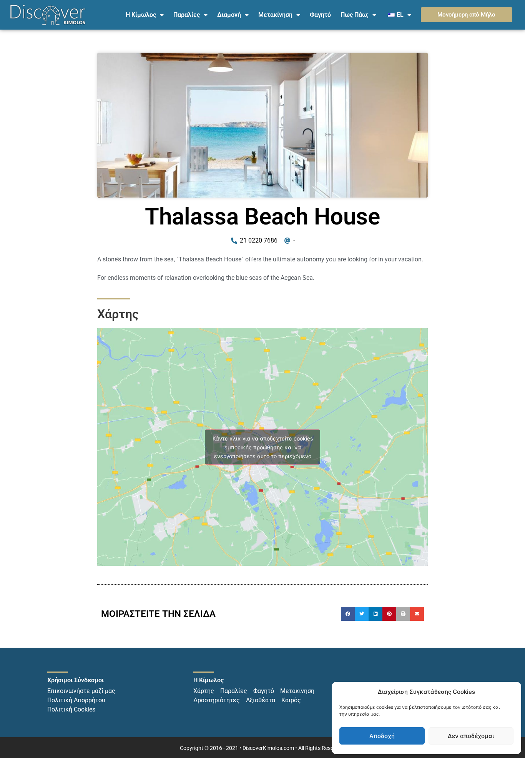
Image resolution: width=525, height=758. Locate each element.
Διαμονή (229, 14)
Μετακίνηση (275, 14)
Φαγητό (320, 14)
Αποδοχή (382, 736)
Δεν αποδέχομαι (471, 736)
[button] (348, 614)
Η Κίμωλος (141, 14)
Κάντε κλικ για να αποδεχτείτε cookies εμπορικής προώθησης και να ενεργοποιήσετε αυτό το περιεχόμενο (263, 447)
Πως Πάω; (355, 14)
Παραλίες (186, 14)
